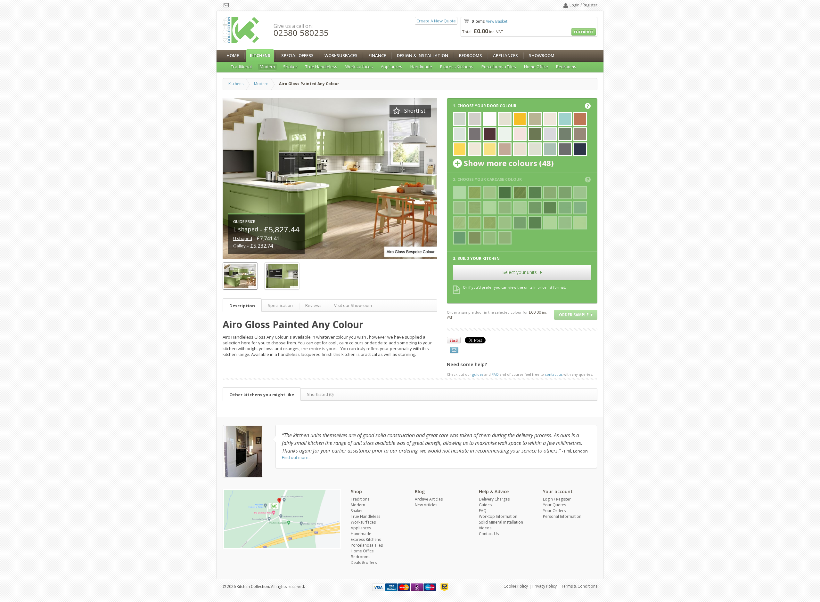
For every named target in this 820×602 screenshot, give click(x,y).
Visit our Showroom (353, 305)
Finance (377, 55)
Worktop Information (498, 516)
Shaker (290, 66)
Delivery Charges (494, 499)
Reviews (313, 305)
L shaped (245, 229)
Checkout (584, 31)
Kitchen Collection (241, 30)
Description (242, 306)
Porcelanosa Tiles (498, 66)
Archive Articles (429, 499)
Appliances (505, 55)
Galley (239, 246)
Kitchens (260, 55)
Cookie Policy (516, 586)
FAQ (495, 374)
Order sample (574, 314)
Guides (485, 505)
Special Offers (297, 55)
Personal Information (562, 516)
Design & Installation (422, 55)
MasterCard (404, 587)
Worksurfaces (340, 55)
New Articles (426, 505)
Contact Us (489, 533)
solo (417, 587)
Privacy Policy (544, 586)
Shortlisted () (320, 394)
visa (378, 587)
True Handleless (321, 66)
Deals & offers (364, 562)
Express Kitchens (456, 66)
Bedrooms (470, 55)
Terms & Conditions (579, 586)
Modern (267, 66)
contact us (553, 374)
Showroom (541, 55)
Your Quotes (554, 505)
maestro (429, 587)
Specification (280, 305)
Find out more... (296, 457)
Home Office (536, 66)
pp (444, 587)
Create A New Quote (436, 21)
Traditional (241, 66)
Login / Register (583, 5)
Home (232, 55)
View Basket (496, 21)
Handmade (421, 66)
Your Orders (554, 510)
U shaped (242, 238)
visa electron (391, 587)
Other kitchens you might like (261, 394)
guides (477, 374)
